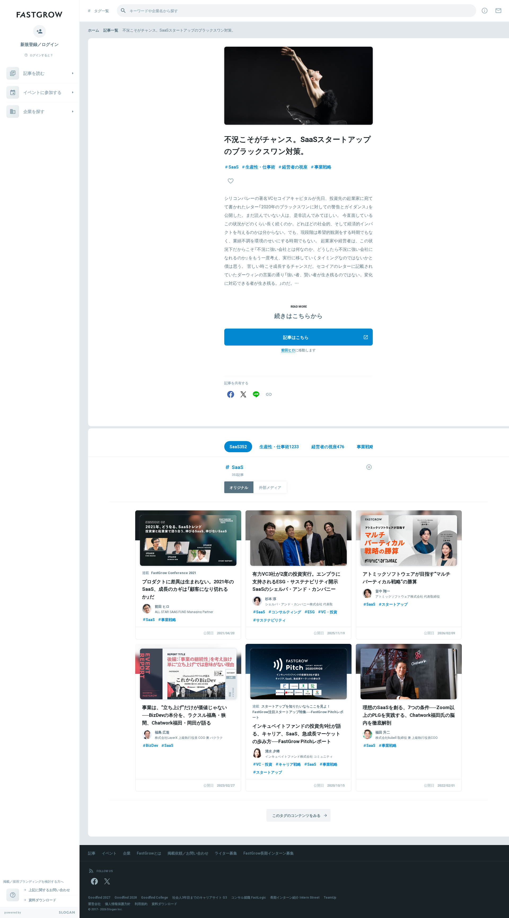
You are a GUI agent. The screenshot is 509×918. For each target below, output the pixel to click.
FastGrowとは (149, 853)
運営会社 (94, 903)
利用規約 (141, 903)
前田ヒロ (288, 349)
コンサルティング (286, 611)
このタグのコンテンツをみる (296, 815)
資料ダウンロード (164, 903)
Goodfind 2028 (126, 897)
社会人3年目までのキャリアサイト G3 (199, 897)
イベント (109, 853)
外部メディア (270, 487)
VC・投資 (329, 611)
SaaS (234, 166)
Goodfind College (154, 897)
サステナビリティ (271, 620)
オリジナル (239, 487)
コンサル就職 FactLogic (248, 897)
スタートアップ (395, 604)
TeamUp (330, 897)
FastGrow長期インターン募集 (268, 853)
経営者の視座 (295, 166)
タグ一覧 (101, 10)
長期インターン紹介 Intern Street (294, 897)
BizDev (152, 745)
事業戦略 (322, 166)
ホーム (93, 30)
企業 (126, 853)
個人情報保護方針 (117, 903)
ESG (311, 611)
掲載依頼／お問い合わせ (188, 853)
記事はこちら (296, 337)
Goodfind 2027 (99, 897)
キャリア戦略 (290, 764)
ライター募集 (226, 853)
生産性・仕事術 (260, 166)
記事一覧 (110, 30)
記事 (91, 853)
